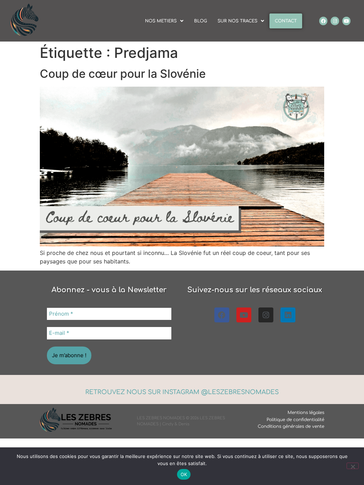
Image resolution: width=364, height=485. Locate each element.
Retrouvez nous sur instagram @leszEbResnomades (182, 392)
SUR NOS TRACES (237, 20)
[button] (164, 20)
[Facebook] (323, 21)
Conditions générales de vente (291, 426)
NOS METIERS (161, 20)
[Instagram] (335, 21)
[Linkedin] (287, 314)
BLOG (200, 20)
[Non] (353, 466)
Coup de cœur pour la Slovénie (123, 74)
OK (184, 474)
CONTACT (286, 20)
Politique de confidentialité (295, 419)
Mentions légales (306, 412)
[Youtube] (346, 21)
